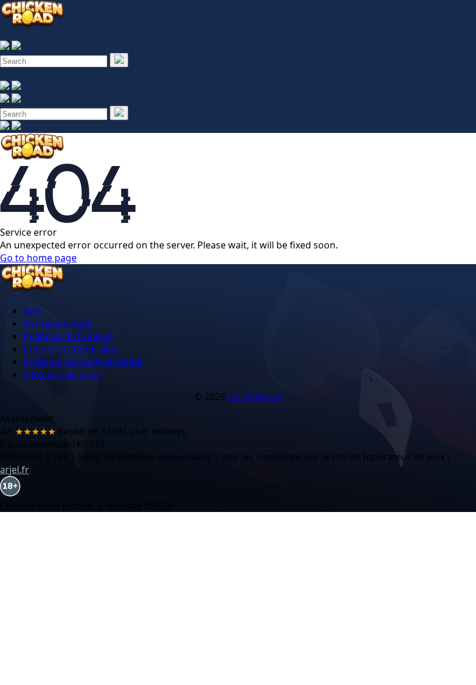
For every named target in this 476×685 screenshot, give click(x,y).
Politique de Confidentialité (82, 361)
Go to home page (38, 257)
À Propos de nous (62, 374)
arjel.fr (14, 469)
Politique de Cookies (68, 336)
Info (32, 310)
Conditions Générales (70, 348)
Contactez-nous (57, 323)
